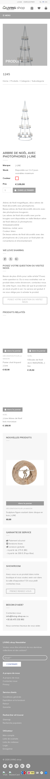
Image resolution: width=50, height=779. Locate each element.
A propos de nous (11, 673)
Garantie (7, 707)
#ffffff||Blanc (17, 178)
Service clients (9, 692)
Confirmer (11, 664)
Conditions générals (12, 697)
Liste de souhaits (10, 738)
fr (43, 2)
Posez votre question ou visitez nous (25, 300)
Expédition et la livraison (14, 700)
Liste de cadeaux (10, 742)
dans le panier (25, 503)
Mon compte (8, 735)
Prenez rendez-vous (20, 591)
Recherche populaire (12, 723)
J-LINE (18, 165)
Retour (6, 703)
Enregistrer (29, 2)
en (46, 2)
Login (19, 2)
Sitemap (7, 719)
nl (41, 2)
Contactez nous (10, 681)
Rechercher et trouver (13, 715)
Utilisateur (8, 730)
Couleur (6, 178)
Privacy (6, 684)
